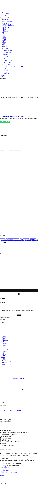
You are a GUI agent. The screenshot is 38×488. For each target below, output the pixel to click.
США (17, 238)
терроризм (28, 240)
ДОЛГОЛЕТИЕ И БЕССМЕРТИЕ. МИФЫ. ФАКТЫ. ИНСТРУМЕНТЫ (13, 66)
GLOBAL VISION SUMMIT (8, 62)
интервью (15, 239)
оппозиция (7, 240)
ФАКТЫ (5, 72)
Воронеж (4, 35)
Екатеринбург (4, 351)
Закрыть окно (2, 481)
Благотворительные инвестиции (7, 361)
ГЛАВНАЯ (2, 471)
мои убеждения (3, 302)
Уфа (3, 45)
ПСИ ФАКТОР (6, 67)
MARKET (2, 14)
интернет (19, 239)
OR (1, 356)
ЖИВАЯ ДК (6, 65)
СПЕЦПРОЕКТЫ (3, 358)
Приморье (4, 33)
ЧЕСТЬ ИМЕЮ (6, 56)
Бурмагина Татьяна (5, 19)
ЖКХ (5, 68)
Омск (3, 41)
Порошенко (3, 238)
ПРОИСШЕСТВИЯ (5, 31)
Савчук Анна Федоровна (6, 22)
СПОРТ (4, 338)
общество (2, 303)
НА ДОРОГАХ (6, 70)
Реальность (2, 309)
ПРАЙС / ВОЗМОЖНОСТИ (5, 467)
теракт (25, 240)
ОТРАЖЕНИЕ (6, 74)
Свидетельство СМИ (4, 466)
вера (1, 304)
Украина (31, 238)
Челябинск (4, 37)
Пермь (4, 47)
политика (12, 240)
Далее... (1, 120)
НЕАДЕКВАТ (6, 57)
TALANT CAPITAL (5, 48)
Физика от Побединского (6, 27)
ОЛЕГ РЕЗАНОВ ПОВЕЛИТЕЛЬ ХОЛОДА (8, 25)
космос (29, 239)
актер (35, 238)
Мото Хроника (6, 61)
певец (10, 240)
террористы (31, 240)
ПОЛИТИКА (4, 30)
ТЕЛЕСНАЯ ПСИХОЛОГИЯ (8, 60)
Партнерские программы (4, 468)
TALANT (4, 359)
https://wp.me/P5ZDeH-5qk (3, 475)
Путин (7, 238)
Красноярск (4, 39)
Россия (12, 238)
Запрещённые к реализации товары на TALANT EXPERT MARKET (10, 472)
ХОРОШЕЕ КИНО (6, 73)
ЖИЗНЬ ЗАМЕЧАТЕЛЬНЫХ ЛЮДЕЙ (9, 63)
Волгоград (4, 34)
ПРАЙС (2, 76)
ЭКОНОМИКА (5, 339)
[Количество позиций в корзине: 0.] (0, 249)
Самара (4, 352)
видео (2, 239)
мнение (35, 239)
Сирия (24, 238)
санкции (18, 240)
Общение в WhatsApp (6, 121)
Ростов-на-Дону (5, 46)
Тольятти (4, 43)
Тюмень (4, 44)
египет (11, 239)
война (6, 239)
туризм (34, 240)
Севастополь (4, 42)
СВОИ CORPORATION (6, 470)
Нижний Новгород (5, 349)
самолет (15, 240)
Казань (4, 36)
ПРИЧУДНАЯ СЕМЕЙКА (7, 52)
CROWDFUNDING (3, 15)
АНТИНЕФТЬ (5, 362)
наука (1, 240)
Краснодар (4, 38)
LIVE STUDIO (3, 75)
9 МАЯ (4, 364)
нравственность (4, 240)
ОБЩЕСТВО (4, 28)
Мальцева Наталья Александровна (7, 21)
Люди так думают (6, 71)
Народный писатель (5, 54)
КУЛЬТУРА (4, 29)
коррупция (25, 239)
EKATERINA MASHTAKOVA (7, 24)
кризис (31, 239)
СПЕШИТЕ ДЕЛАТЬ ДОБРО (8, 50)
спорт (21, 240)
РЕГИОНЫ (2, 341)
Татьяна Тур (4, 26)
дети (8, 239)
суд (23, 240)
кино (22, 239)
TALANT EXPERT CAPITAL (5, 13)
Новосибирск (4, 40)
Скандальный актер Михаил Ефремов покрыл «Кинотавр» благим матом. (12, 116)
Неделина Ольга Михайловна (7, 20)
